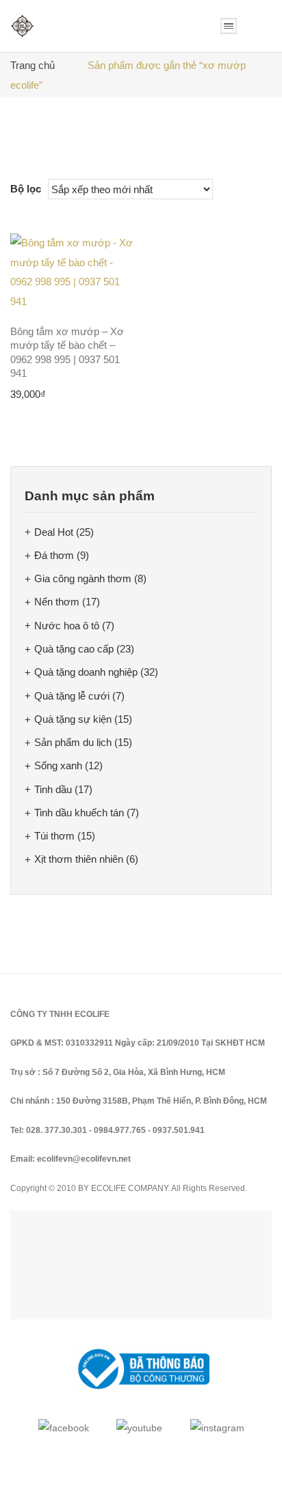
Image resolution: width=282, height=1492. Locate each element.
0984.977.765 (120, 1130)
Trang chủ (32, 65)
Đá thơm (54, 555)
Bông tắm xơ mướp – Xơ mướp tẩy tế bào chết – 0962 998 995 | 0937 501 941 (67, 352)
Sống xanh (58, 765)
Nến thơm (56, 601)
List (43, 155)
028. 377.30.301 (56, 1130)
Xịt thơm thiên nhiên (78, 859)
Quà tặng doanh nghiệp (86, 672)
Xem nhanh (117, 294)
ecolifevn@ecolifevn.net (84, 1159)
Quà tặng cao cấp (74, 649)
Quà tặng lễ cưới (72, 696)
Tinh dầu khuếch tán (79, 812)
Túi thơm (54, 836)
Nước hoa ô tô (66, 625)
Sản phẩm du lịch (73, 742)
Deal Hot (53, 532)
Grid (20, 155)
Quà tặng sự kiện (73, 719)
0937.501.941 (179, 1130)
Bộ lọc (25, 189)
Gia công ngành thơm (82, 578)
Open (228, 26)
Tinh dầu (53, 789)
